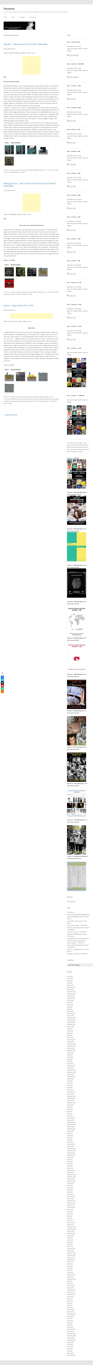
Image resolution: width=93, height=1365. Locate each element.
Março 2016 (70, 1246)
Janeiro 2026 (70, 989)
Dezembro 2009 (71, 1333)
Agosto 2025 (70, 1000)
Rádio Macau (22, 401)
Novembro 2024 (71, 1020)
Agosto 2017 (70, 1209)
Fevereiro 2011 (71, 1309)
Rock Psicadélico (33, 170)
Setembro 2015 (71, 1259)
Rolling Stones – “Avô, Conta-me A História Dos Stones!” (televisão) (30, 184)
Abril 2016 (69, 1244)
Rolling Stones (7, 294)
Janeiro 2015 (70, 1277)
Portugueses (35, 397)
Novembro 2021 (71, 1098)
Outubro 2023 (70, 1048)
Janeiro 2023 (70, 1068)
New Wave (26, 397)
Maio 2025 (70, 1007)
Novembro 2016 (71, 1229)
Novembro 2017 (71, 1203)
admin (23, 172)
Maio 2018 (70, 1190)
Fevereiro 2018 (71, 1196)
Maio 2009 (70, 1348)
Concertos (19, 292)
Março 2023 (70, 1063)
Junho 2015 (70, 1266)
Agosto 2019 (70, 1157)
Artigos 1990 (19, 397)
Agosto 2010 (70, 1316)
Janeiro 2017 (70, 1224)
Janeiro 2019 (70, 1172)
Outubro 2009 (70, 1338)
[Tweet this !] (2, 680)
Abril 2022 (69, 1087)
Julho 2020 (70, 1133)
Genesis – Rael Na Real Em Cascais (76, 934)
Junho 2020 (70, 1135)
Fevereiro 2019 (71, 1170)
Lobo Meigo (7, 401)
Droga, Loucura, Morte (73, 925)
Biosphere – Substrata (73, 953)
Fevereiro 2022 (71, 1092)
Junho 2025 (70, 1004)
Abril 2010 (69, 1325)
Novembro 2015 (71, 1255)
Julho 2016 (70, 1237)
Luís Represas (14, 401)
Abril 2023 (69, 1061)
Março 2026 (70, 985)
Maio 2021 (70, 1111)
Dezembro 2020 (71, 1122)
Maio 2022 (70, 1085)
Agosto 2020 (70, 1131)
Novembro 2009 (71, 1335)
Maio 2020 (70, 1137)
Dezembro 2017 (71, 1200)
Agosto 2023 (70, 1052)
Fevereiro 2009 (71, 1355)
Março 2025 (70, 1011)
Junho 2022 (70, 1083)
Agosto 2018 (70, 1183)
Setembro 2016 (71, 1233)
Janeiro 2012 (70, 1288)
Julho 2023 (70, 1055)
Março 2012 (70, 1283)
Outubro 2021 (70, 1100)
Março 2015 (70, 1272)
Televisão (41, 170)
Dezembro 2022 (71, 1070)
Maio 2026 (70, 980)
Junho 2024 (70, 1031)
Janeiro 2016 (70, 1250)
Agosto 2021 (70, 1105)
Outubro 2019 (70, 1152)
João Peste (49, 399)
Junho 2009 (70, 1346)
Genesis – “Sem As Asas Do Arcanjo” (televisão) (25, 44)
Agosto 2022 (70, 1078)
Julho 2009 (70, 1344)
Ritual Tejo (29, 401)
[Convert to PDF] (2, 685)
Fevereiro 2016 (71, 1248)
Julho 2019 (70, 1159)
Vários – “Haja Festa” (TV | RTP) (18, 305)
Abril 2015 (69, 1270)
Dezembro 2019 (71, 1148)
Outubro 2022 (70, 1074)
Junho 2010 (70, 1320)
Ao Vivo (13, 170)
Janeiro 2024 (70, 1041)
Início (5, 17)
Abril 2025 (69, 1009)
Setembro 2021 (71, 1102)
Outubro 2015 (70, 1257)
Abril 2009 (69, 1351)
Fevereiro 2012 (71, 1285)
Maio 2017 (70, 1216)
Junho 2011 (70, 1301)
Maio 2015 (70, 1268)
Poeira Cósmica (71, 901)
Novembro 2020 (71, 1124)
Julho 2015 (70, 1264)
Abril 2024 (69, 1035)
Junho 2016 (70, 1240)
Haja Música (42, 399)
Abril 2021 (69, 1113)
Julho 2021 (70, 1107)
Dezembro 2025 (71, 991)
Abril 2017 (69, 1218)
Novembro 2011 (71, 1290)
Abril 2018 (69, 1192)
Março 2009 (70, 1353)
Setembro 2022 (71, 1076)
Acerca (13, 17)
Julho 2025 (70, 1002)
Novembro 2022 (71, 1072)
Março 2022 (70, 1089)
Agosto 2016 (70, 1235)
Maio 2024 (70, 1033)
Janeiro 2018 (70, 1198)
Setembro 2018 (71, 1181)
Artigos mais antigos (10, 414)
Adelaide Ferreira (14, 399)
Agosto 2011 (70, 1296)
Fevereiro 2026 (71, 987)
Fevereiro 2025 (71, 1013)
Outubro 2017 (70, 1205)
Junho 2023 (70, 1057)
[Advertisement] (31, 65)
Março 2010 (70, 1327)
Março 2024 (70, 1037)
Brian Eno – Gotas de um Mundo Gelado (78, 927)
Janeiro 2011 (70, 1311)
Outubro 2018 (70, 1179)
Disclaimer (22, 17)
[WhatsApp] (2, 688)
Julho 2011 (70, 1298)
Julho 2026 (70, 976)
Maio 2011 (70, 1303)
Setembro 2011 (71, 1294)
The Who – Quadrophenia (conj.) (76, 949)
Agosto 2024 (70, 1026)
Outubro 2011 (70, 1292)
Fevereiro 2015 (71, 1274)
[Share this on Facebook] (2, 677)
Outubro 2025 (70, 996)
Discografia (32, 17)
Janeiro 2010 (70, 1331)
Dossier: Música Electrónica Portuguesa (78, 945)
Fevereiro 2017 (71, 1222)
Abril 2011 (69, 1305)
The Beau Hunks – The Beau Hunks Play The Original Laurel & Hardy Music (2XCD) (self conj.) (78, 941)
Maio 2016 (70, 1242)
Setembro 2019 (71, 1155)
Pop (17, 170)
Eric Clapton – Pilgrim (72, 932)
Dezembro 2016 (71, 1227)
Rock (27, 170)
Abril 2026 (69, 983)
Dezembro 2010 (71, 1314)
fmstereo (9, 8)
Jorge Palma (55, 399)
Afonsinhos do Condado (26, 399)
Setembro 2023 (71, 1050)
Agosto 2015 (70, 1261)
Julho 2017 (70, 1211)
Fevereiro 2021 (71, 1118)
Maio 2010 (70, 1322)
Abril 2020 (69, 1139)
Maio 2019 (70, 1163)
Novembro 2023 (71, 1046)
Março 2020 (70, 1142)
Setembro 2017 (71, 1207)
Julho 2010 (70, 1318)
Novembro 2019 (71, 1150)
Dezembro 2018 (71, 1174)
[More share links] (2, 691)
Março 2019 (70, 1168)
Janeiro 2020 (70, 1146)
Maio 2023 (70, 1059)
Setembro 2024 (71, 1024)
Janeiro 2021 (70, 1120)
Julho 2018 (70, 1185)
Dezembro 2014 (71, 1279)
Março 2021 (70, 1115)
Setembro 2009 (71, 1340)
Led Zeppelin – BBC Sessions (75, 921)
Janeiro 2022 (70, 1094)
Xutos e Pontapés (43, 401)
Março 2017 (70, 1220)
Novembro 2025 (71, 994)
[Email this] (2, 683)
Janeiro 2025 (70, 1015)
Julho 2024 (70, 1028)
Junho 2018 (70, 1187)
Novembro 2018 (71, 1176)
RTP (7, 172)
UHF (37, 401)
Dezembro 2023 (71, 1044)
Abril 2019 (69, 1166)
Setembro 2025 (71, 998)
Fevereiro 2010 (71, 1329)
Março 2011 (70, 1307)
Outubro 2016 (70, 1231)
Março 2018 (70, 1194)
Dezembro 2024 (71, 1017)
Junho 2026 (70, 978)
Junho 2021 (70, 1109)
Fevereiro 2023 (71, 1065)
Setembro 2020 (71, 1129)
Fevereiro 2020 (71, 1144)
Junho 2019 (70, 1161)
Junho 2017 (70, 1213)
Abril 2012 (69, 1281)
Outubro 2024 (70, 1022)
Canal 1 (56, 292)
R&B (23, 292)
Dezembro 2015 (71, 1253)
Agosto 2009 (70, 1342)
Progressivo (22, 170)
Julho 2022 (70, 1081)
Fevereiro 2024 (71, 1039)
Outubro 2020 (70, 1126)
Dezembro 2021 (71, 1096)
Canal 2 (36, 399)
